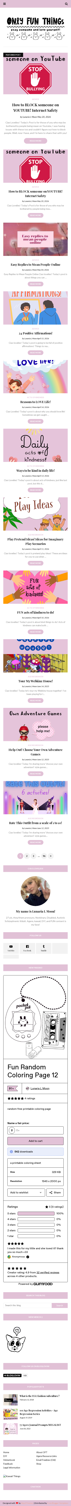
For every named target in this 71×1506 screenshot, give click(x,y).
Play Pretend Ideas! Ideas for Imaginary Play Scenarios (35, 541)
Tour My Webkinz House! (35, 681)
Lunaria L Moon (30, 117)
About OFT (41, 1452)
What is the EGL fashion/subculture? (40, 1396)
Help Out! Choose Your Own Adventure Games (36, 752)
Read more (35, 141)
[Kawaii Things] (11, 1476)
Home (6, 1452)
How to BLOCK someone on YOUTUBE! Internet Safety (35, 107)
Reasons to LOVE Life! (35, 402)
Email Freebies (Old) (46, 1460)
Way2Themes (27, 1503)
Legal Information (11, 1467)
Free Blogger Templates (57, 1503)
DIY (5, 1456)
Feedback (8, 1463)
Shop (38, 1463)
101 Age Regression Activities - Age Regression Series (39, 1412)
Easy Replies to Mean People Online (35, 265)
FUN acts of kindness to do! (35, 612)
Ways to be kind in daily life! (36, 471)
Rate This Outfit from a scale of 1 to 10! (35, 823)
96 (44, 856)
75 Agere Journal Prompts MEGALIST (40, 1425)
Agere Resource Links (46, 1456)
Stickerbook (9, 1460)
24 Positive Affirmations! (35, 333)
